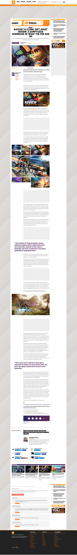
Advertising (31, 536)
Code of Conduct (32, 537)
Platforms (43, 541)
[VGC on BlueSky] (62, 5)
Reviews (23, 1)
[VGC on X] (61, 5)
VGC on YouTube (32, 547)
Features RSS (44, 544)
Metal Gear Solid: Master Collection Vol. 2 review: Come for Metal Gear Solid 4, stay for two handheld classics (31, 474)
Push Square (56, 541)
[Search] (64, 2)
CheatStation (56, 533)
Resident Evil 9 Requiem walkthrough (43, 1)
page (43, 490)
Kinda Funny (56, 537)
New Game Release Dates (42, 3)
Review (31, 27)
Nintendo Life (56, 538)
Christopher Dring (33, 437)
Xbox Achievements (57, 546)
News (18, 1)
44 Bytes (17, 547)
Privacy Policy (32, 539)
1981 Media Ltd (14, 534)
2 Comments (36, 478)
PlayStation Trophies (57, 539)
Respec (55, 544)
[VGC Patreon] (59, 5)
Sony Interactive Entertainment (17, 78)
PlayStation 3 (33, 209)
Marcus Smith (29, 42)
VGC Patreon (32, 544)
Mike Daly (26, 43)
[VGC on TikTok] (64, 5)
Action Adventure (39, 432)
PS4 (24, 208)
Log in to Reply (17, 503)
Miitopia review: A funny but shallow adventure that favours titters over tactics (58, 474)
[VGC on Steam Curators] (65, 5)
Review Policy (32, 540)
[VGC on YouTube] (63, 5)
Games (43, 539)
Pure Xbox (56, 540)
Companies (44, 540)
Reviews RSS (44, 545)
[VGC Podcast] (60, 5)
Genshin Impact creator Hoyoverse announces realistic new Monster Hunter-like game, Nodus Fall (59, 37)
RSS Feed (31, 541)
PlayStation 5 (33, 392)
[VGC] (13, 2)
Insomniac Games (17, 75)
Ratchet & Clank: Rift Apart (32, 89)
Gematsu (55, 536)
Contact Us (31, 538)
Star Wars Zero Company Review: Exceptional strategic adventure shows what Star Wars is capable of (18, 474)
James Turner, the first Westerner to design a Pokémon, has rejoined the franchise (59, 25)
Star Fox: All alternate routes (42, 2)
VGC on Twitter (32, 546)
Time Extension (56, 545)
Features (28, 1)
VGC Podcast (32, 545)
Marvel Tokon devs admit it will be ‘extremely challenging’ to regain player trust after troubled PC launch (59, 21)
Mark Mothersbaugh (35, 43)
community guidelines (32, 486)
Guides (34, 1)
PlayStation (36, 376)
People (43, 538)
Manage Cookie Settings (33, 533)
